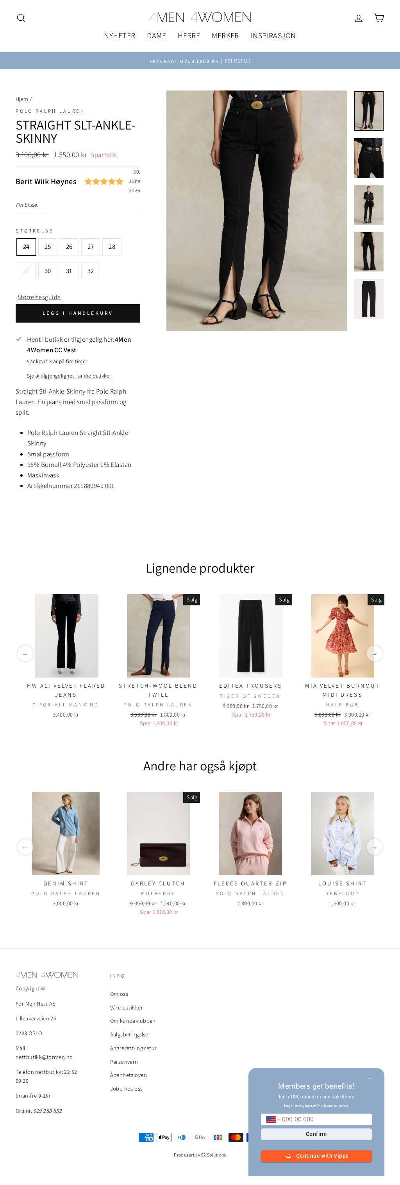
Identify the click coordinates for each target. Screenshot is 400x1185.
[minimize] (370, 1076)
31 (69, 270)
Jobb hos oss (126, 1088)
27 (91, 246)
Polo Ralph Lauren (50, 111)
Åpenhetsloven (128, 1075)
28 (112, 246)
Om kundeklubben (133, 1020)
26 (69, 246)
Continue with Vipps (322, 1156)
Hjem (22, 99)
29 (26, 270)
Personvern (124, 1061)
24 (26, 246)
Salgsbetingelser (130, 1034)
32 (91, 270)
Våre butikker (126, 1007)
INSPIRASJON (273, 35)
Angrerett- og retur (133, 1048)
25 (48, 246)
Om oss (119, 993)
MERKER (225, 35)
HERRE (189, 35)
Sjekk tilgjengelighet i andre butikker (69, 375)
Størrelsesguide (39, 297)
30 (48, 270)
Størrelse (35, 230)
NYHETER (119, 35)
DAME (156, 35)
